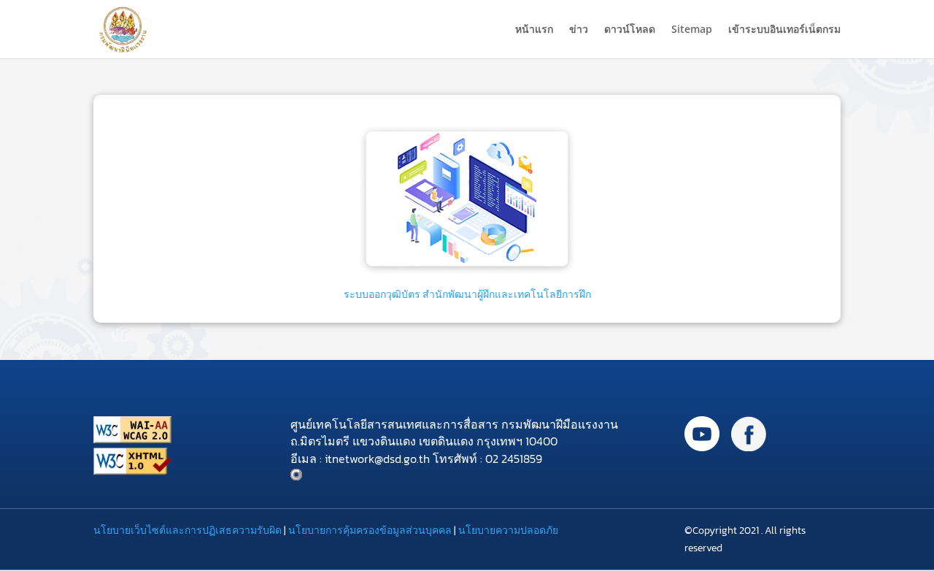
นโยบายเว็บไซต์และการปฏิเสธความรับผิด (187, 530)
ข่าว (578, 30)
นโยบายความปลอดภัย (508, 530)
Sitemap (691, 30)
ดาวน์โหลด (629, 30)
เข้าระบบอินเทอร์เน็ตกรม (784, 30)
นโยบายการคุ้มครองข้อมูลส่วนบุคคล (370, 530)
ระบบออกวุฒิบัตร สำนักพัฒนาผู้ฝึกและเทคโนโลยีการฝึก (467, 294)
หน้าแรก (534, 30)
